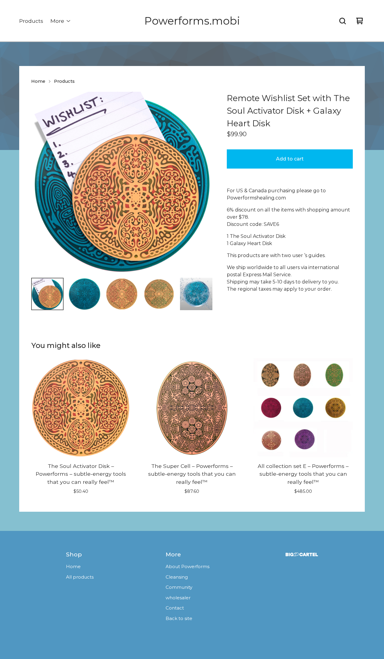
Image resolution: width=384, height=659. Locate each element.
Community (179, 587)
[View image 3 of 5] (122, 294)
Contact (175, 608)
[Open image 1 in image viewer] (121, 182)
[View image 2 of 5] (84, 294)
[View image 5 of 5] (196, 294)
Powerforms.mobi (192, 20)
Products (31, 21)
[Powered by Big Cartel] (302, 554)
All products (80, 577)
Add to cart (290, 159)
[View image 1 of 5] (47, 294)
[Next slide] (204, 182)
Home (38, 81)
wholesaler (178, 598)
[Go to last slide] (39, 182)
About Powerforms (187, 566)
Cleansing (177, 577)
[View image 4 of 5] (159, 294)
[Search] (342, 21)
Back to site (179, 618)
